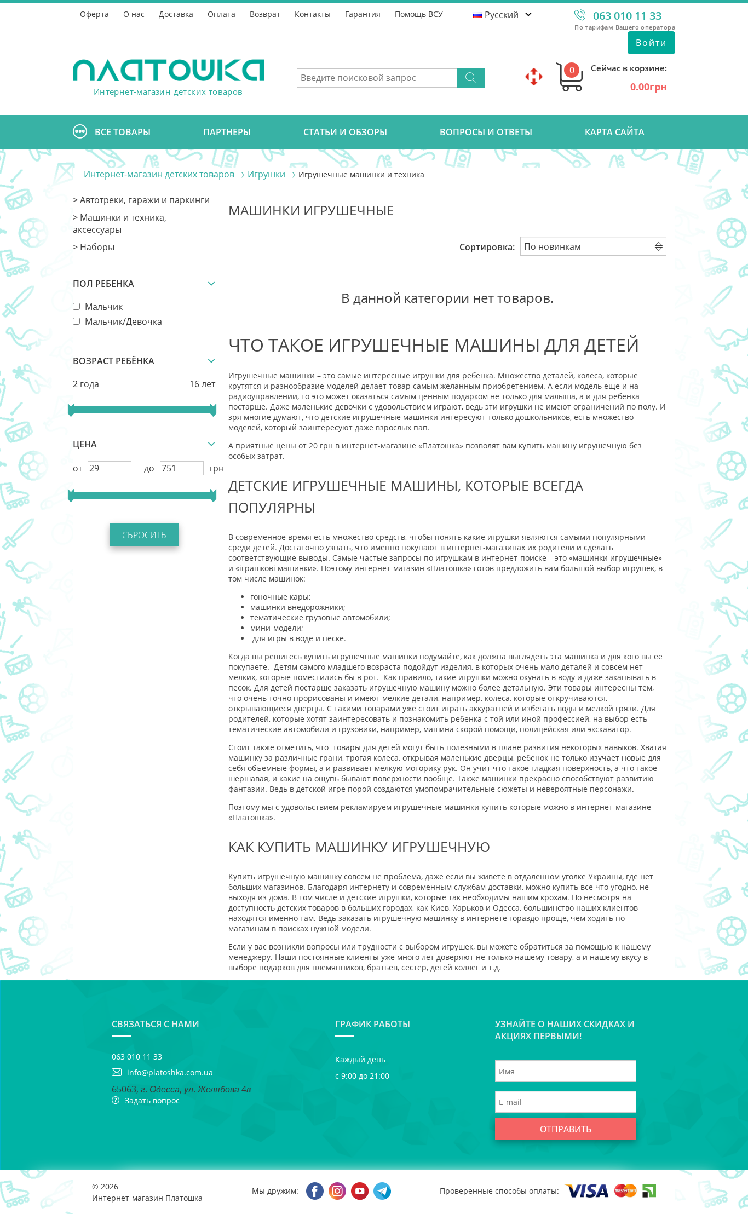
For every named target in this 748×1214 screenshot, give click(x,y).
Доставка (176, 14)
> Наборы (93, 247)
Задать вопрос (152, 1100)
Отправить (565, 1129)
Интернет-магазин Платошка (147, 1198)
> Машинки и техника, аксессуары (119, 223)
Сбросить (144, 535)
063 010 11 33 (627, 15)
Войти (651, 43)
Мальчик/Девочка (122, 321)
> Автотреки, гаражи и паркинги (141, 200)
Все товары (123, 132)
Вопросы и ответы (486, 132)
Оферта (94, 14)
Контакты (313, 14)
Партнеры (227, 132)
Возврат (265, 14)
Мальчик (103, 307)
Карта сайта (615, 132)
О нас (134, 14)
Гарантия (363, 14)
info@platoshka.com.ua (170, 1072)
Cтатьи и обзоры (345, 132)
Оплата (221, 14)
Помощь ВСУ (419, 14)
